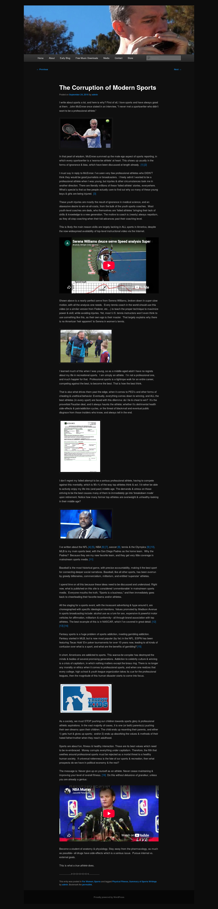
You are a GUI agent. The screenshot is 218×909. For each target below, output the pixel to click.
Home (40, 58)
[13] (61, 625)
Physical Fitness (120, 881)
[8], (119, 547)
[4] (89, 547)
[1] (142, 164)
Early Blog (65, 58)
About (52, 58)
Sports (97, 881)
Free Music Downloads (87, 58)
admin (95, 94)
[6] (103, 547)
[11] (91, 559)
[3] (94, 193)
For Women (87, 881)
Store (130, 58)
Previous (42, 69)
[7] (106, 547)
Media (106, 58)
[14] (66, 625)
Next (177, 69)
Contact (118, 58)
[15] (139, 646)
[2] (145, 164)
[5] (93, 547)
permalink (87, 884)
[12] (154, 621)
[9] (148, 547)
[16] (104, 775)
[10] (152, 547)
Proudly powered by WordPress (109, 897)
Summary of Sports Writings (143, 881)
